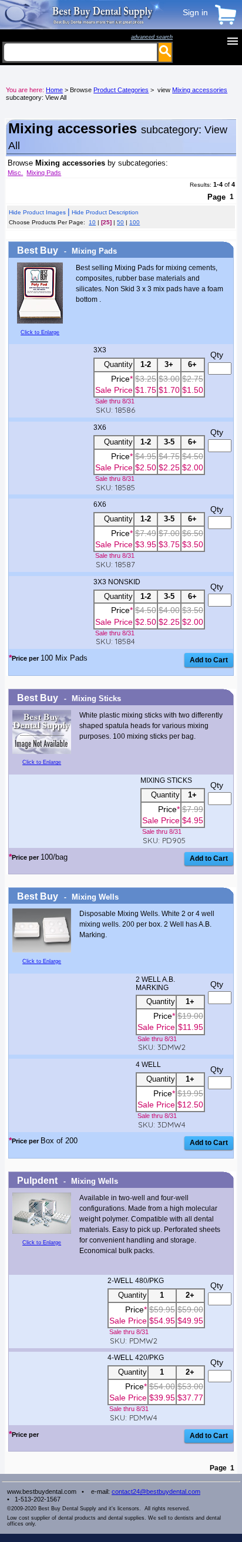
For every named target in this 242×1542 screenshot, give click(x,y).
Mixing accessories (199, 89)
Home (54, 89)
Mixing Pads (43, 172)
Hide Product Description (105, 212)
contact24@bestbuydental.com (156, 1491)
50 (120, 222)
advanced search (152, 37)
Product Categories (121, 89)
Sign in (195, 12)
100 (134, 222)
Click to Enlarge (40, 332)
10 (92, 222)
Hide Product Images (37, 212)
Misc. (15, 172)
